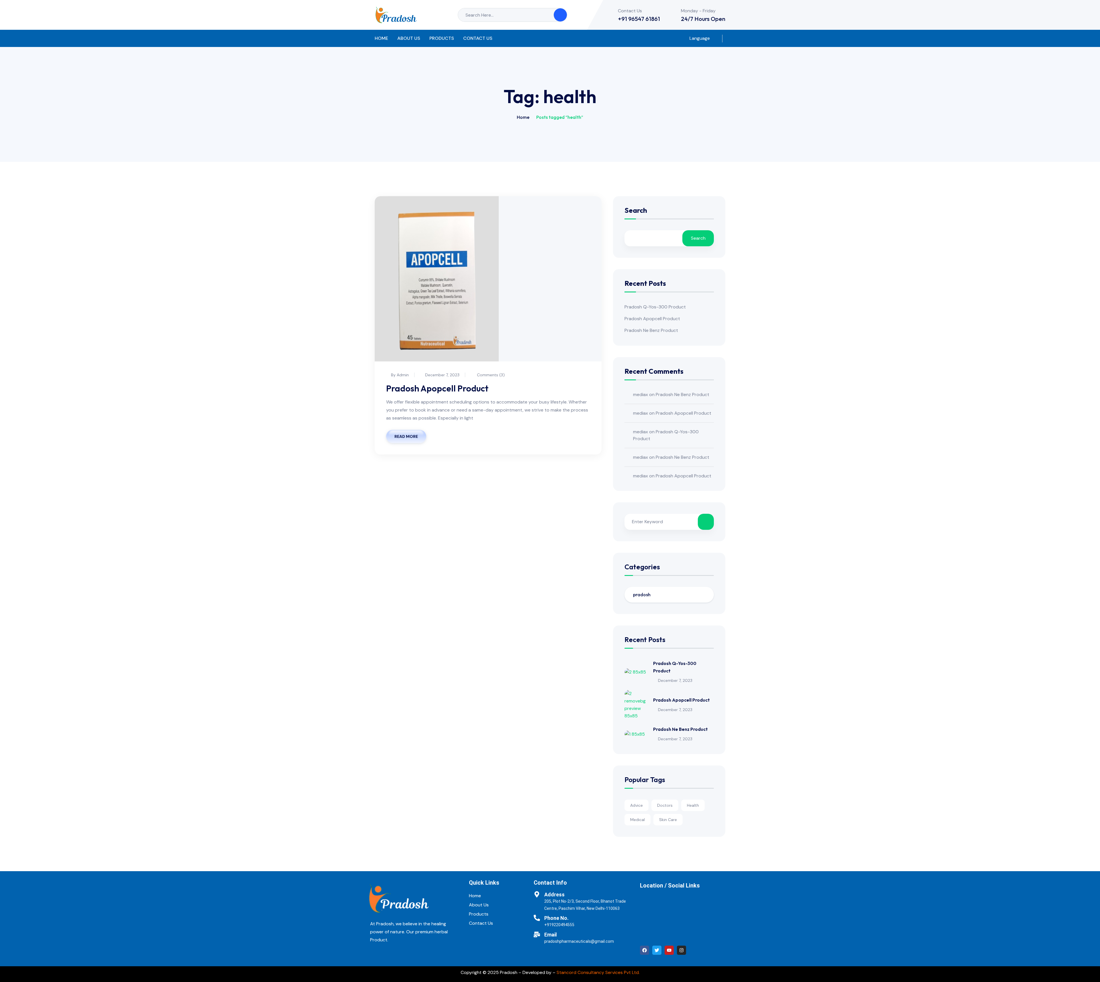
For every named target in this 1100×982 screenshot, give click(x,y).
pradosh (642, 594)
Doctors (665, 805)
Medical (637, 819)
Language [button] (699, 38)
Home (381, 38)
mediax (640, 394)
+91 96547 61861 (639, 18)
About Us (408, 38)
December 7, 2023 (442, 374)
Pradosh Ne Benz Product (651, 330)
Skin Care (668, 819)
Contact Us (477, 38)
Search (635, 210)
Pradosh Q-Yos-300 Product (655, 307)
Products (441, 38)
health (693, 805)
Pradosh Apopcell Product (437, 388)
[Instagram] (681, 950)
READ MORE (406, 436)
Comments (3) (490, 374)
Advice (636, 805)
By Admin (400, 374)
